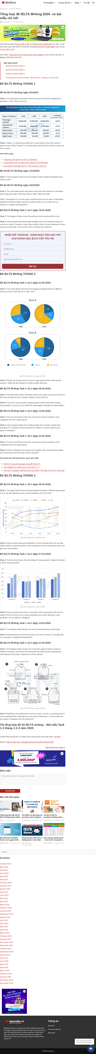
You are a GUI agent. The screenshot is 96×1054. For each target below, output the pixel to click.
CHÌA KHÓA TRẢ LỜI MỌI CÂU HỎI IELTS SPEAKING (26, 163)
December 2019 (6, 980)
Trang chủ (4, 9)
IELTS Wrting (15, 9)
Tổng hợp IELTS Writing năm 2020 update (26, 55)
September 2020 (7, 952)
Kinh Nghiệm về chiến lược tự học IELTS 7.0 (21, 467)
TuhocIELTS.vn (26, 2)
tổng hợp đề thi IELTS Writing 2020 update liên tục (34, 44)
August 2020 (5, 955)
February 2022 (6, 908)
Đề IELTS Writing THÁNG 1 (15, 66)
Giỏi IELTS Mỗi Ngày (46, 47)
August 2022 (5, 889)
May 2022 (4, 898)
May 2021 (4, 927)
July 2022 (4, 892)
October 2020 (5, 949)
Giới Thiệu (51, 1026)
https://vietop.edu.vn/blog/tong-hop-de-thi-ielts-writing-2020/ (30, 742)
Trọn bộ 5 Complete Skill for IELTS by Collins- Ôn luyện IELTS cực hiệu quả (34, 470)
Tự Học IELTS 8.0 (7, 49)
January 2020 (5, 977)
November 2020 (6, 945)
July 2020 (4, 958)
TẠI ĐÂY (57, 737)
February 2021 (6, 936)
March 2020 (5, 971)
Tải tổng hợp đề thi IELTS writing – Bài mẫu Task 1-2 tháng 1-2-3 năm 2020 (32, 78)
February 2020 (6, 974)
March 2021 (5, 933)
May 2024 (4, 867)
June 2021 (4, 923)
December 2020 (6, 942)
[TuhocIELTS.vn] (9, 3)
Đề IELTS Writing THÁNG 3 (15, 74)
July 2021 (4, 920)
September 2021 (7, 914)
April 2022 (4, 901)
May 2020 (4, 964)
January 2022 (5, 911)
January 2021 (5, 939)
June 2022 (4, 895)
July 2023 (4, 870)
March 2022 (5, 905)
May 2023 (4, 876)
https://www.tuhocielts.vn (55, 747)
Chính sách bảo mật (54, 1029)
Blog (77, 3)
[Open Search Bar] (93, 3)
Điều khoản (51, 1033)
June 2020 (4, 961)
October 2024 (5, 864)
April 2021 (4, 930)
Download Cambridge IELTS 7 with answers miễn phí (25, 166)
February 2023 (6, 883)
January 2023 (5, 886)
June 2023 (4, 873)
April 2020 (4, 967)
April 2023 (4, 880)
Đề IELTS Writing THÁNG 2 (15, 70)
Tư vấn (87, 3)
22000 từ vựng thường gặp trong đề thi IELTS (22, 464)
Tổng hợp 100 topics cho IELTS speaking (20, 160)
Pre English (49, 3)
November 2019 (6, 983)
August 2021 (5, 917)
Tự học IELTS (64, 3)
